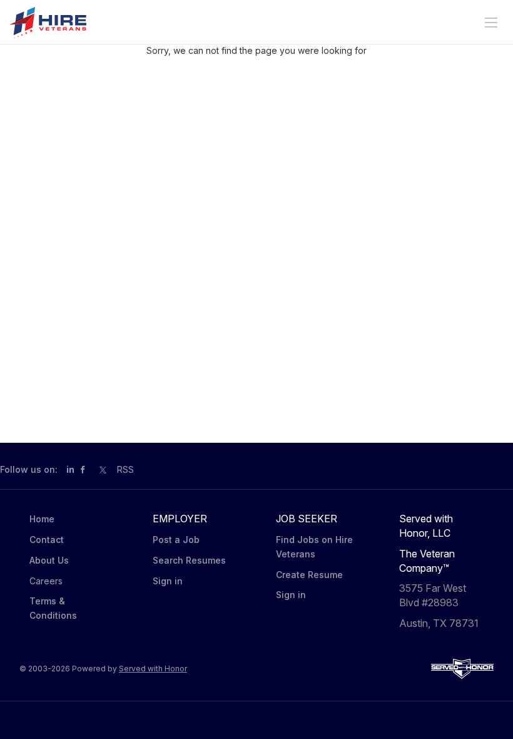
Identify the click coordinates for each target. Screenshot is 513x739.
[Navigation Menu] (491, 22)
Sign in (168, 581)
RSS (125, 469)
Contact (46, 539)
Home (41, 519)
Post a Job (176, 539)
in (70, 469)
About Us (49, 560)
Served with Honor (153, 668)
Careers (46, 581)
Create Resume (309, 574)
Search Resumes (189, 560)
